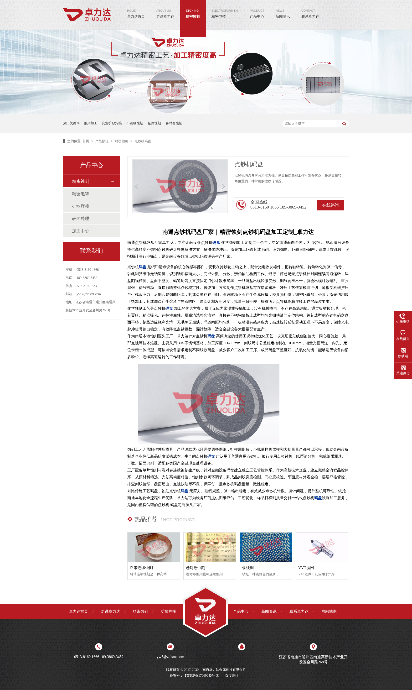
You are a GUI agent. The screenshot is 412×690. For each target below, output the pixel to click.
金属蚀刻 (154, 123)
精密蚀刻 (193, 13)
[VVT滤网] (322, 547)
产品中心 (257, 13)
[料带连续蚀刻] (154, 547)
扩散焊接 (80, 206)
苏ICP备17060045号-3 (202, 675)
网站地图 (329, 611)
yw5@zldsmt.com (89, 294)
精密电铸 (224, 13)
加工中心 (80, 231)
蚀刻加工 (90, 123)
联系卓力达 (310, 13)
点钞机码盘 (142, 141)
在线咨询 (330, 205)
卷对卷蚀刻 (173, 123)
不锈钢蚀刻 (134, 123)
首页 (86, 141)
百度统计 (231, 675)
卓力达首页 (136, 13)
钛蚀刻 (248, 568)
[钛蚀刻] (266, 547)
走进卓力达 (165, 13)
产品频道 (102, 141)
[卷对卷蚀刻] (210, 547)
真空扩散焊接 (112, 123)
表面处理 (80, 218)
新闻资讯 (283, 13)
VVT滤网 (306, 568)
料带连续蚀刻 (141, 568)
